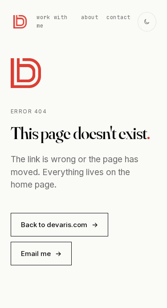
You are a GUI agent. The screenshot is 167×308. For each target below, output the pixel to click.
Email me (41, 253)
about (89, 17)
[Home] (20, 22)
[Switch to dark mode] (147, 22)
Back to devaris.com (59, 224)
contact (118, 17)
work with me (52, 21)
